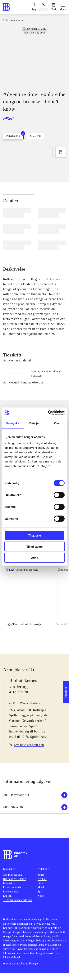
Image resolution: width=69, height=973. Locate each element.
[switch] (59, 495)
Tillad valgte (34, 546)
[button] (34, 795)
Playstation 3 (13, 135)
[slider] (34, 56)
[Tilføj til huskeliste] (60, 152)
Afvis (34, 557)
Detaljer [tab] (34, 423)
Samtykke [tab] (12, 423)
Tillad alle (34, 535)
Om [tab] (56, 423)
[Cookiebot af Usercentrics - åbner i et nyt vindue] (49, 412)
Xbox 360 (35, 136)
